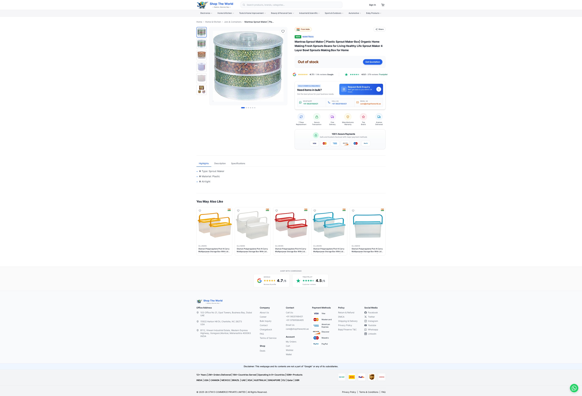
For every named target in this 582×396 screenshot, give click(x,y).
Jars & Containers (232, 21)
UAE (243, 380)
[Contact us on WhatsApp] (574, 388)
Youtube (372, 325)
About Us (264, 312)
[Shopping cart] (383, 5)
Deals (262, 350)
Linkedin (372, 333)
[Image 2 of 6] (246, 107)
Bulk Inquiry (265, 321)
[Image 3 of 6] (248, 107)
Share (381, 29)
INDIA (199, 380)
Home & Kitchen (224, 13)
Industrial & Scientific (308, 13)
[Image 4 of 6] (250, 107)
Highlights (204, 163)
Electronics (205, 13)
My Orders (291, 341)
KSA (250, 380)
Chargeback (266, 329)
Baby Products (372, 13)
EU (283, 380)
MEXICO (225, 380)
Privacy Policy (345, 325)
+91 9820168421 (294, 316)
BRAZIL (235, 380)
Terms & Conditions (368, 392)
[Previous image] (213, 66)
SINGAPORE (274, 380)
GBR (297, 380)
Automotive (354, 13)
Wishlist (289, 350)
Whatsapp (373, 329)
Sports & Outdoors (333, 13)
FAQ (262, 333)
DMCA (341, 316)
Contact (264, 325)
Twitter (371, 316)
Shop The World (221, 4)
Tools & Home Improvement (251, 13)
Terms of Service (268, 338)
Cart (288, 346)
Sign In (372, 4)
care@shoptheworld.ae (296, 329)
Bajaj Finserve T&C (347, 329)
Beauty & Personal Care (281, 13)
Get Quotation (372, 62)
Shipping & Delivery (348, 321)
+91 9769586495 (295, 320)
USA (206, 380)
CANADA (215, 380)
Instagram (373, 321)
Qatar (290, 380)
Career (263, 316)
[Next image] (283, 66)
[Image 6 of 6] (254, 107)
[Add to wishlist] (283, 31)
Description (220, 163)
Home (199, 21)
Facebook (373, 312)
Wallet (289, 354)
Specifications (238, 163)
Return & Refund (346, 312)
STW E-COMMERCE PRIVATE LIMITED (227, 392)
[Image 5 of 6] (252, 107)
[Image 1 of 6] (243, 107)
